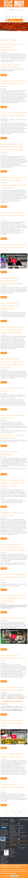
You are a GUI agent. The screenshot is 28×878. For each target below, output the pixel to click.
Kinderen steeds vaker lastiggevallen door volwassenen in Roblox (14, 787)
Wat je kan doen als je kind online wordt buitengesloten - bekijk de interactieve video (13, 598)
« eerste (5, 810)
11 (5, 811)
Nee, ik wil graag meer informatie (8, 873)
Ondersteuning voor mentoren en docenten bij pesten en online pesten (13, 84)
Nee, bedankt (14, 876)
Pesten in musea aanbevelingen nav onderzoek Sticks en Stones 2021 (13, 215)
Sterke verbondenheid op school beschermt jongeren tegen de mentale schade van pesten (13, 330)
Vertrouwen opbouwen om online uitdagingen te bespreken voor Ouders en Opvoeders (13, 483)
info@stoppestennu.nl (19, 9)
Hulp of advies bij (13, 844)
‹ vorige (12, 810)
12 (10, 811)
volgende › (15, 813)
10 (26, 810)
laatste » (24, 813)
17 (9, 813)
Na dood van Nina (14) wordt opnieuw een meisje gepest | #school (12, 723)
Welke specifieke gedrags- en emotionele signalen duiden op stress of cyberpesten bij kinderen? (14, 547)
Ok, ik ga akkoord (5, 876)
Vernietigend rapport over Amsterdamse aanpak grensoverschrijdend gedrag (11, 281)
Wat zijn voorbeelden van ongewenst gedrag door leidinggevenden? (10, 306)
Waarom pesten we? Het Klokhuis (13, 618)
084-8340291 (8, 9)
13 (15, 811)
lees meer (3, 75)
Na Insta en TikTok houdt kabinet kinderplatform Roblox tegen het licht (13, 577)
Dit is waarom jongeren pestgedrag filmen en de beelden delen (13, 658)
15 (24, 811)
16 (4, 813)
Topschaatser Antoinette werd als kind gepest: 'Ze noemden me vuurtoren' (13, 247)
